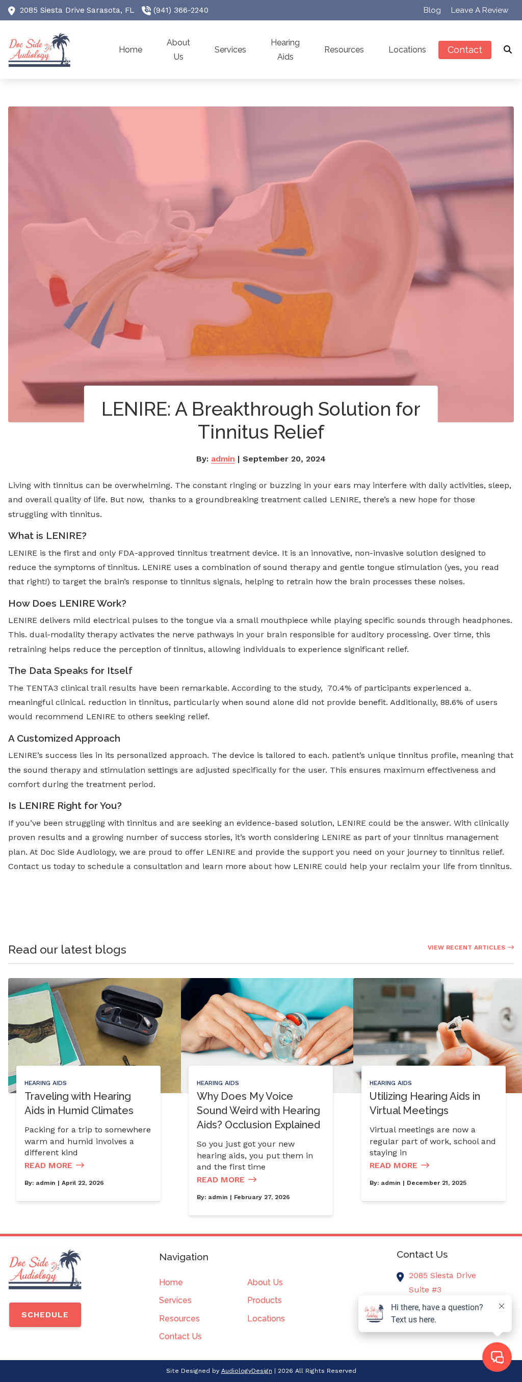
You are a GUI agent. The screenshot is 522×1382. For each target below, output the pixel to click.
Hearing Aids (45, 1083)
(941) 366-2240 (180, 10)
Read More (48, 1165)
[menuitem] (432, 10)
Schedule (45, 1314)
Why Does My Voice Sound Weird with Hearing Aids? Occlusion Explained (258, 1110)
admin (223, 459)
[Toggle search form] (508, 50)
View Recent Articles (466, 947)
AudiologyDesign (246, 1370)
